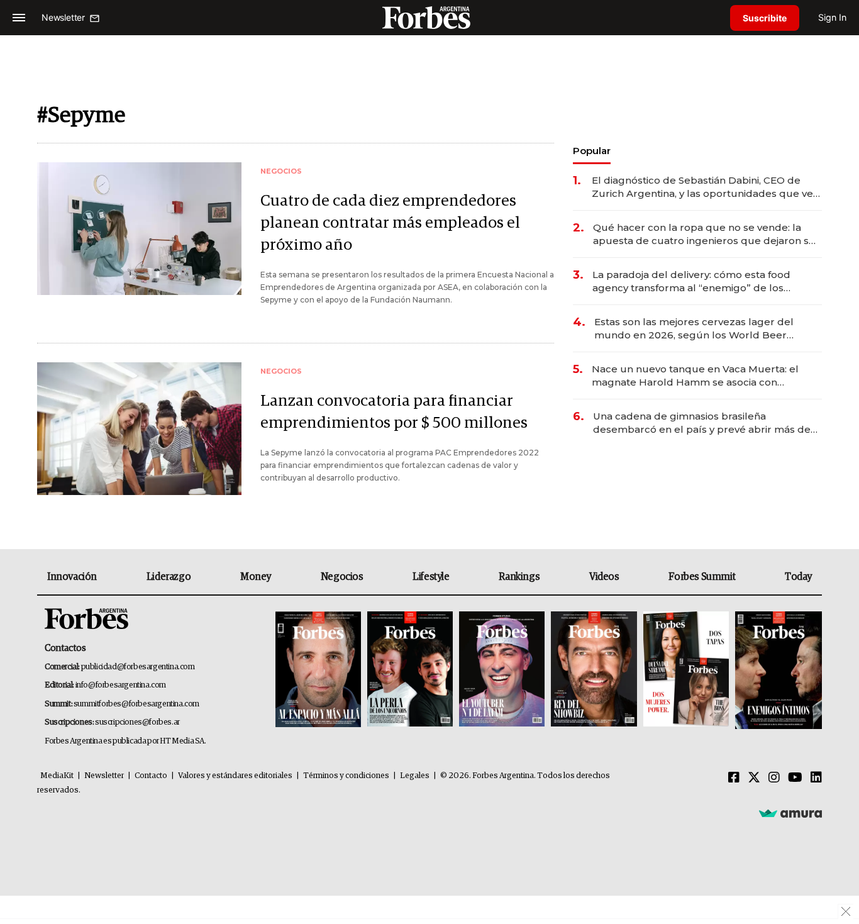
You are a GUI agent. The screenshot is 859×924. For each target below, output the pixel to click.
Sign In (832, 17)
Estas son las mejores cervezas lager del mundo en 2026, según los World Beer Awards (694, 329)
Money (255, 577)
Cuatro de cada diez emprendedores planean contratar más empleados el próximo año (390, 223)
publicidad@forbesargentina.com (138, 667)
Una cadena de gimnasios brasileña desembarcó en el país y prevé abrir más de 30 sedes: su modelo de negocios (702, 423)
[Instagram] (774, 778)
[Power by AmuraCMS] (790, 813)
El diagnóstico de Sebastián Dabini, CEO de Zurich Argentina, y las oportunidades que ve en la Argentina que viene (702, 187)
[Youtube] (795, 778)
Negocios (342, 577)
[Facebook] (734, 778)
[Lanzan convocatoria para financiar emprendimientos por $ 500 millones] (139, 428)
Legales (415, 776)
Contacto (151, 776)
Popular (592, 151)
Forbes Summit (701, 577)
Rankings (519, 577)
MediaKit (57, 776)
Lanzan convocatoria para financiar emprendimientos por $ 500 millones (394, 412)
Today (798, 577)
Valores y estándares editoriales (235, 776)
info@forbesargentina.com (120, 685)
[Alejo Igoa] (502, 670)
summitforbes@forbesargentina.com (136, 704)
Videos (604, 577)
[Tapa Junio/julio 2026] (318, 670)
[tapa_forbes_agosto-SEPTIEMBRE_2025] (777, 670)
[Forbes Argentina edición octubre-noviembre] (686, 670)
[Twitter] (754, 778)
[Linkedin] (816, 778)
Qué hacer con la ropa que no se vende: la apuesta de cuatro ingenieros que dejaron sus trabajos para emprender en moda (707, 234)
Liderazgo (169, 577)
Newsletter (104, 776)
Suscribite (765, 18)
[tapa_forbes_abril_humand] (410, 670)
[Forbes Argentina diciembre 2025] (594, 670)
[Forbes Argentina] (429, 17)
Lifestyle (431, 577)
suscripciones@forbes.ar (137, 722)
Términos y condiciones (346, 776)
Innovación (72, 577)
